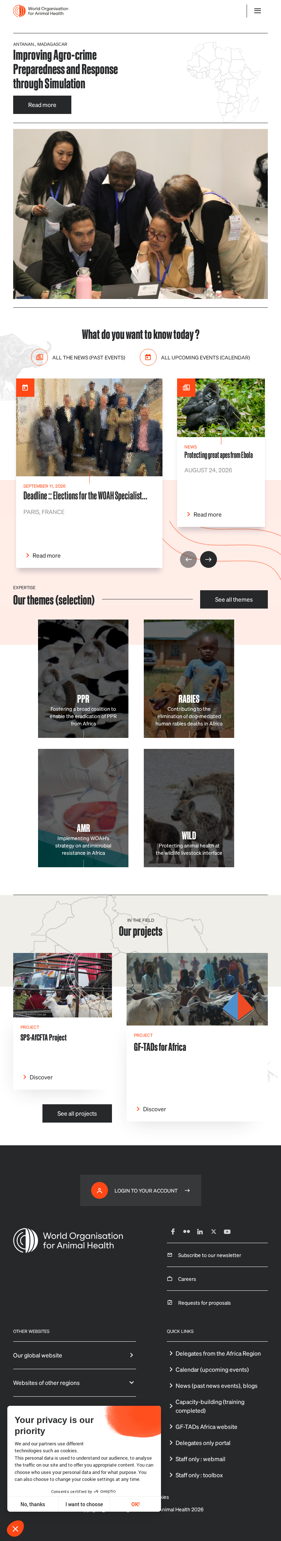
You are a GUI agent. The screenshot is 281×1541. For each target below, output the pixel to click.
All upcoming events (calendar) (205, 357)
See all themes (234, 599)
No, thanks (32, 1504)
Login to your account (146, 1190)
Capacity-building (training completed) (210, 1406)
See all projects (77, 1113)
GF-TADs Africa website (206, 1426)
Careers (187, 1279)
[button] (15, 1528)
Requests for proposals (204, 1302)
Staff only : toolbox (199, 1475)
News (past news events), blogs (217, 1385)
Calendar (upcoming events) (212, 1369)
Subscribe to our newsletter (209, 1255)
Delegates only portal (203, 1442)
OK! (135, 1504)
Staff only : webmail (200, 1459)
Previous (188, 559)
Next (208, 559)
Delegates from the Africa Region (218, 1353)
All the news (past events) (88, 357)
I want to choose (84, 1504)
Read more (42, 104)
